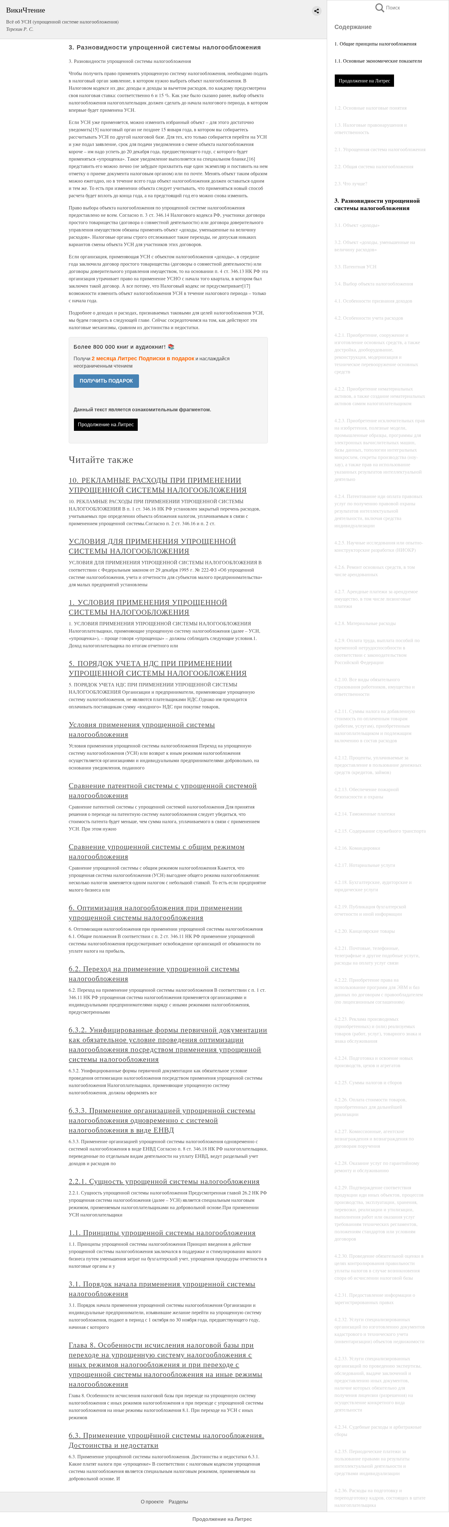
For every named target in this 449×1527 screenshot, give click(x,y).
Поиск (387, 7)
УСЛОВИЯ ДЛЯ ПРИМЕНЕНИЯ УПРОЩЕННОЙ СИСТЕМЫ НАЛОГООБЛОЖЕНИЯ (152, 546)
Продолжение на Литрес (364, 80)
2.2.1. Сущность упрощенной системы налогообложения (164, 1181)
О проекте (152, 1501)
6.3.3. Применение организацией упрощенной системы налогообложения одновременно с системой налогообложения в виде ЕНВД (162, 1120)
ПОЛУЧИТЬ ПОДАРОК (106, 381)
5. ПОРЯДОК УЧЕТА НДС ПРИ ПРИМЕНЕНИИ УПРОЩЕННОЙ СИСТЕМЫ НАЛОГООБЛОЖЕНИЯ (158, 668)
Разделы (178, 1501)
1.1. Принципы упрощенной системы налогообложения (162, 1232)
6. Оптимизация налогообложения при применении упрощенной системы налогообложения (155, 912)
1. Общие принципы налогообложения (375, 43)
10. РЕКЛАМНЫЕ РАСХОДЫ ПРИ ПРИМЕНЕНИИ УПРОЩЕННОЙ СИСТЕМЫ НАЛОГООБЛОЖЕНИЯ (158, 485)
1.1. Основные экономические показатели (378, 60)
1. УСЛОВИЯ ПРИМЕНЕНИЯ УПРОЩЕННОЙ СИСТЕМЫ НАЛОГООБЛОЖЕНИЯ (148, 607)
